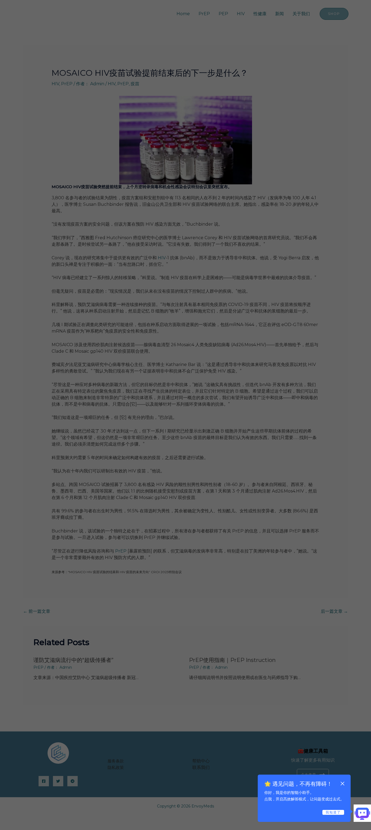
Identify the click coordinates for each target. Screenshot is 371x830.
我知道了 (333, 812)
